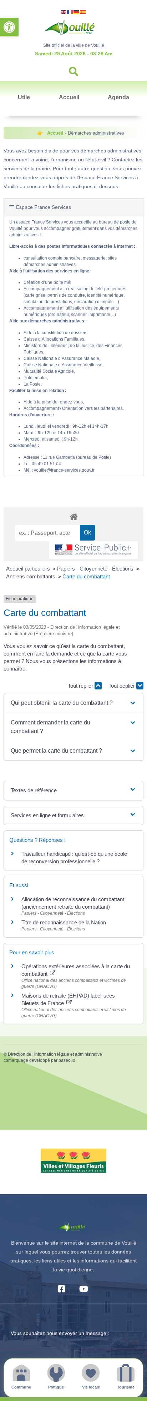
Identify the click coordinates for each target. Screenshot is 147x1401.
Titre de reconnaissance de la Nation (63, 922)
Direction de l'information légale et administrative (55, 1054)
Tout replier (81, 686)
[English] (64, 12)
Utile (24, 97)
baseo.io (67, 1060)
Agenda (118, 97)
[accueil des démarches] (73, 516)
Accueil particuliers (28, 569)
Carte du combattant (86, 576)
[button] (9, 27)
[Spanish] (83, 12)
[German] (77, 12)
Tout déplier (122, 686)
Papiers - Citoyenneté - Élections (96, 569)
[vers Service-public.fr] (93, 550)
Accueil (69, 97)
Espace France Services (43, 207)
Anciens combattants (31, 576)
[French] (70, 12)
